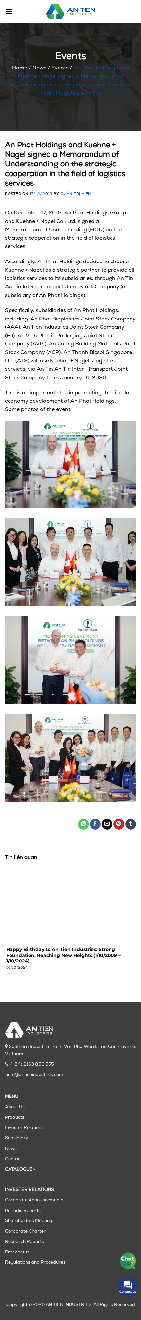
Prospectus (17, 1252)
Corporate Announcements (34, 1200)
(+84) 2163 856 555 (32, 1064)
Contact (13, 1159)
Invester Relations (24, 1128)
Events (60, 68)
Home (19, 68)
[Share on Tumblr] (130, 824)
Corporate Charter (25, 1231)
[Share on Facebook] (95, 824)
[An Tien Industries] (70, 11)
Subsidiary (16, 1138)
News (39, 68)
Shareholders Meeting (28, 1221)
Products (14, 1118)
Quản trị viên (75, 194)
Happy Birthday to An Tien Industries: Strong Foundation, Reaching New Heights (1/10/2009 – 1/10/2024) (62, 955)
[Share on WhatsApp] (83, 824)
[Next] (134, 923)
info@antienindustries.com (35, 1075)
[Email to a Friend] (107, 824)
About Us (15, 1107)
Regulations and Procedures (35, 1262)
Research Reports (24, 1242)
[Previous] (6, 923)
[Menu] (9, 11)
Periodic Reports (23, 1211)
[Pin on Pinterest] (118, 824)
